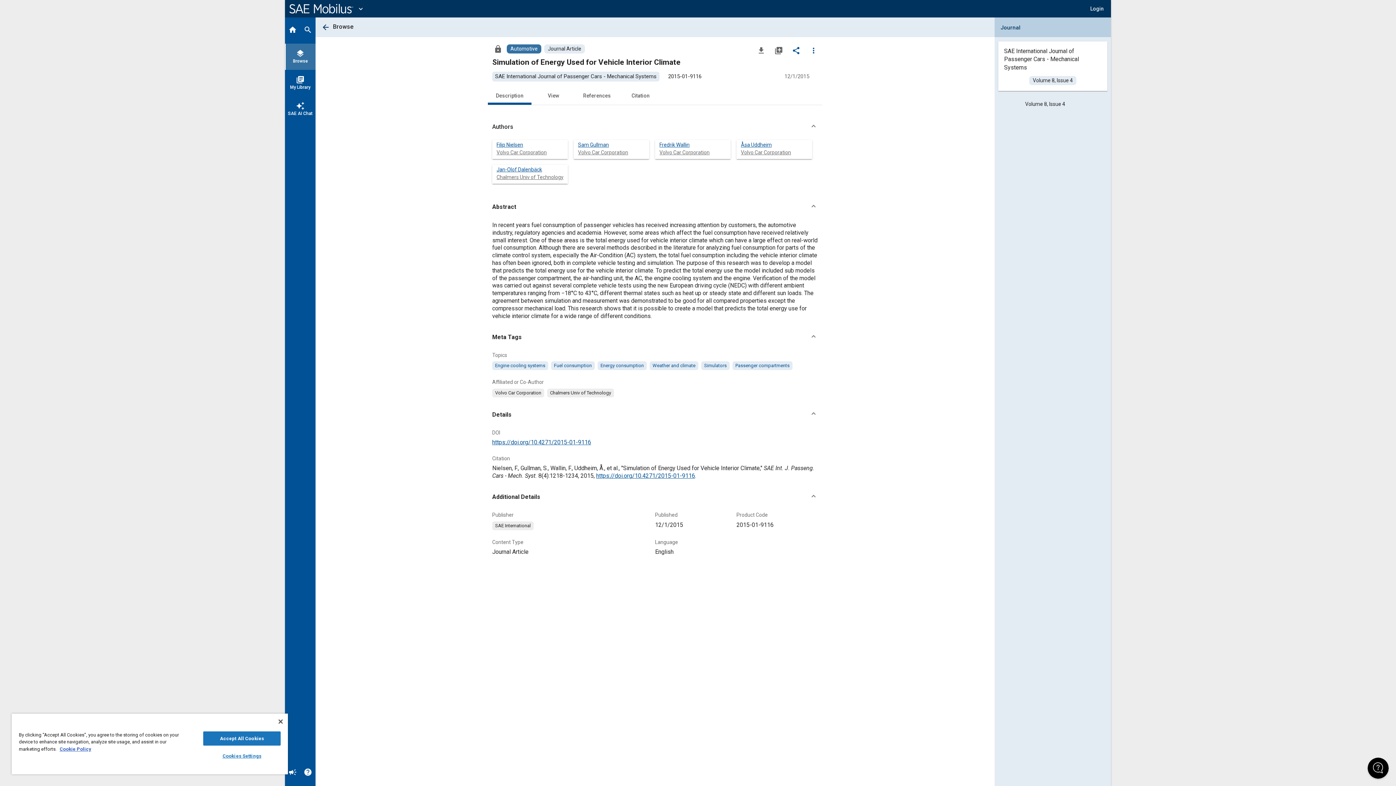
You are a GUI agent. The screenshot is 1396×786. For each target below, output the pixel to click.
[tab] (292, 30)
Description (510, 96)
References (597, 96)
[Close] (280, 721)
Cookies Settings (241, 756)
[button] (655, 127)
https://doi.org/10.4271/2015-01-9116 (541, 442)
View (553, 96)
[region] (150, 744)
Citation (640, 96)
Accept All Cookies (242, 738)
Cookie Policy (75, 749)
